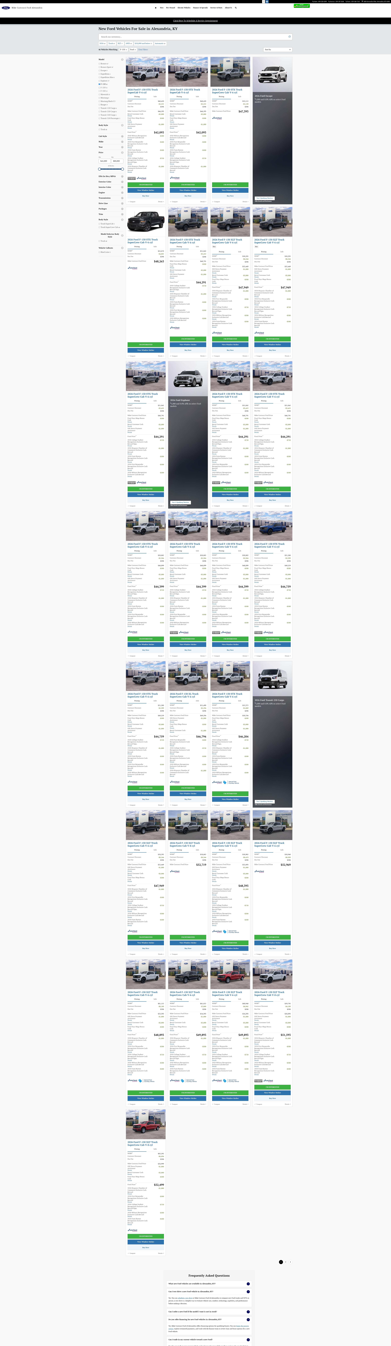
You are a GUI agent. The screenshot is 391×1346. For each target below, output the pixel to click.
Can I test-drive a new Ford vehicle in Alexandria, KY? (209, 1292)
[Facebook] (267, 1)
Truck (111, 43)
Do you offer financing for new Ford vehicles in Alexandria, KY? (209, 1319)
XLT (120, 43)
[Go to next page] (290, 1262)
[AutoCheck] (142, 178)
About (228, 8)
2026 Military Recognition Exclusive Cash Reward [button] (137, 137)
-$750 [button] (162, 158)
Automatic (160, 43)
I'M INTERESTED (145, 185)
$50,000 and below (143, 43)
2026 (102, 43)
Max (112, 157)
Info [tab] (155, 97)
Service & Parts (216, 8)
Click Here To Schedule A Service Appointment (195, 20)
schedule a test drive (185, 1298)
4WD (129, 43)
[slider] (99, 169)
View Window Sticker (145, 190)
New (162, 8)
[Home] (6, 8)
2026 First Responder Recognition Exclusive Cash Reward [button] (137, 145)
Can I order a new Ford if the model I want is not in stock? (209, 1312)
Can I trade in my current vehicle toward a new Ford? (209, 1340)
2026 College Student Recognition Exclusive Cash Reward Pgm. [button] (137, 161)
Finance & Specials (200, 8)
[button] (230, 246)
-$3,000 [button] (161, 114)
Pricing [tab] (137, 97)
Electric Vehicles (184, 8)
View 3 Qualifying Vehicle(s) (264, 198)
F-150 (122, 50)
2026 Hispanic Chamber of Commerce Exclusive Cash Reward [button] (137, 169)
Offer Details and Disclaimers (263, 201)
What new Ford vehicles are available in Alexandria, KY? (209, 1284)
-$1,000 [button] (161, 124)
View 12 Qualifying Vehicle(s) (180, 503)
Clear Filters (143, 50)
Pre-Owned (170, 8)
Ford (132, 50)
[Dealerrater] (263, 1)
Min (100, 157)
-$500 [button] (162, 118)
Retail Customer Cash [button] (135, 115)
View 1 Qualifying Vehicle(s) (264, 802)
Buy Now (145, 196)
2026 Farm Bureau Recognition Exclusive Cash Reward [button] (137, 153)
